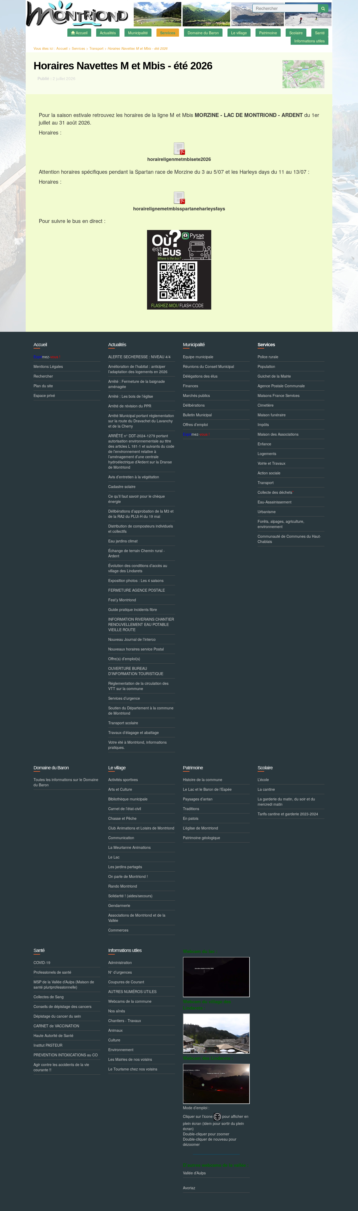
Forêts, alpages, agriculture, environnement (281, 524)
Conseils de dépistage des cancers (62, 1006)
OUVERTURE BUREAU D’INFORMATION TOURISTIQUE (135, 671)
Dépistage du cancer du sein (57, 1016)
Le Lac (114, 857)
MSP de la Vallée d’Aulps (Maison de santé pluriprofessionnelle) (64, 984)
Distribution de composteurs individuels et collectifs (140, 528)
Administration (120, 962)
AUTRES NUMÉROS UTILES (132, 991)
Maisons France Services (279, 395)
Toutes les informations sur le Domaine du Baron (66, 782)
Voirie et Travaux (271, 463)
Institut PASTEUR (48, 1045)
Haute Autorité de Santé (53, 1035)
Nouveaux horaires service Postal (136, 649)
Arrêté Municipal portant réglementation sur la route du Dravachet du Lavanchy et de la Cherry (141, 421)
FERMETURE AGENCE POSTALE (136, 590)
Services (78, 48)
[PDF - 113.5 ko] (179, 196)
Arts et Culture (120, 789)
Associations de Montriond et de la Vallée (136, 917)
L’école (263, 779)
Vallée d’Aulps (194, 1172)
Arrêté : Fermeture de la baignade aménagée (136, 384)
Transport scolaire (123, 722)
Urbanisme (267, 511)
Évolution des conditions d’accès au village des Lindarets (137, 568)
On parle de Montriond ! (128, 876)
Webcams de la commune (129, 1001)
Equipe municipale (198, 356)
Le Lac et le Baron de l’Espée (207, 789)
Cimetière (266, 405)
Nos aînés (116, 1010)
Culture (114, 1039)
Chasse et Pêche (122, 818)
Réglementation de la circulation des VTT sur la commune (138, 686)
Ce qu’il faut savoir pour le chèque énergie (136, 499)
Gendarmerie (119, 905)
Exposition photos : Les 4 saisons (136, 580)
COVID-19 (42, 962)
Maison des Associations (278, 434)
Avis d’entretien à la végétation (133, 476)
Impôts (263, 424)
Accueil (62, 48)
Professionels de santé (52, 972)
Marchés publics (196, 395)
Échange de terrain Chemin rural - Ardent (136, 553)
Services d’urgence (124, 698)
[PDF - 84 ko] (179, 147)
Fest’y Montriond (122, 599)
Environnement (120, 1049)
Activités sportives (123, 779)
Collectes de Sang (49, 996)
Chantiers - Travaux (124, 1020)
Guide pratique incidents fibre (132, 609)
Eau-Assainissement (274, 501)
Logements (267, 453)
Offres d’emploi (195, 424)
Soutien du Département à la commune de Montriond (140, 710)
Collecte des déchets (276, 492)
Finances (190, 385)
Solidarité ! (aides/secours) (130, 895)
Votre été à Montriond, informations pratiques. (137, 744)
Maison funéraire (272, 414)
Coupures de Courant (126, 981)
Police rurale (268, 356)
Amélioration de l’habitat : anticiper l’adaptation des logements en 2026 (137, 369)
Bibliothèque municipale (128, 798)
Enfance (264, 443)
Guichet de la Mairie (274, 376)
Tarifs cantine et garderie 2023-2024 (288, 813)
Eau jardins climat (123, 540)
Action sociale (269, 472)
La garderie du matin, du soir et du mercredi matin (286, 801)
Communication (121, 837)
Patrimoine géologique (201, 837)
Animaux (115, 1030)
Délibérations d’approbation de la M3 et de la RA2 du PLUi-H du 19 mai (140, 513)
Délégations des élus (200, 376)
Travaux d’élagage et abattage (133, 732)
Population (266, 366)
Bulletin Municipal (197, 414)
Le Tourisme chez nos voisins (132, 1069)
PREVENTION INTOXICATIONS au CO (66, 1054)
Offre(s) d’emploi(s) (124, 658)
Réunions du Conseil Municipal (208, 366)
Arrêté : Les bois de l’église (130, 396)
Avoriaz (189, 1187)
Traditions (191, 808)
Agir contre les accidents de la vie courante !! (61, 1067)
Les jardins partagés (125, 866)
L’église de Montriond (200, 828)
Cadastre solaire (121, 486)
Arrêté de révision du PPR (129, 405)
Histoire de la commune (202, 779)
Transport (96, 48)
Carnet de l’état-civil (124, 808)
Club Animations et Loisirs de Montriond (141, 828)
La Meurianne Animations (129, 847)
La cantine (266, 789)
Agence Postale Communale (281, 385)
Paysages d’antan (198, 798)
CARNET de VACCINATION (56, 1025)
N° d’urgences (120, 972)
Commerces (118, 930)
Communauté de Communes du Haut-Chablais (289, 539)
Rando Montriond (122, 886)
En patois (190, 818)
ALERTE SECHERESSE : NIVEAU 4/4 (139, 356)
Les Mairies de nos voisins (130, 1059)
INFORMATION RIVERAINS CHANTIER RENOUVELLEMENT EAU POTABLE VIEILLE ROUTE (141, 624)
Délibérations (194, 405)
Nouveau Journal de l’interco (132, 639)
